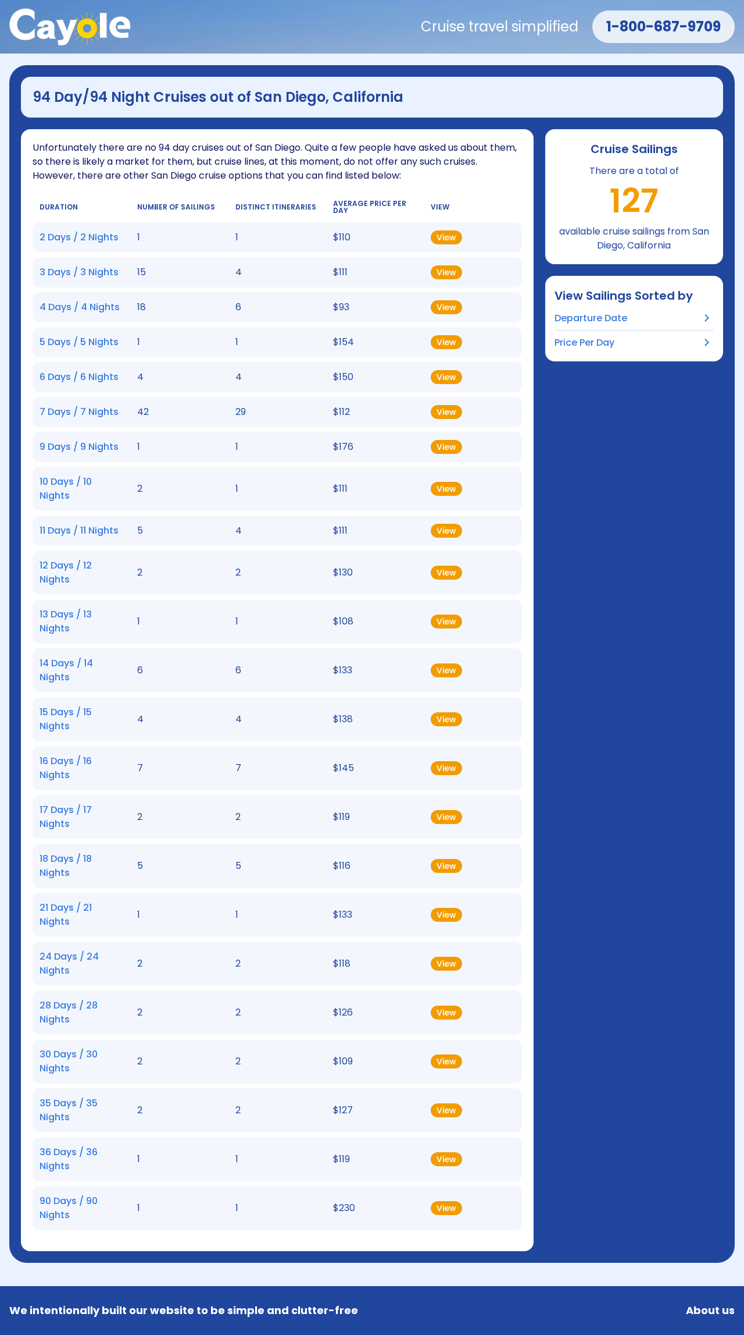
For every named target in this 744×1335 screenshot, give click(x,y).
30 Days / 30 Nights (69, 1061)
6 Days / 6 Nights (79, 377)
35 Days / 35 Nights (69, 1110)
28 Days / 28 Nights (69, 1012)
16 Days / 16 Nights (66, 768)
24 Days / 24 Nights (69, 963)
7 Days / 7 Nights (79, 411)
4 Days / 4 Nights (80, 307)
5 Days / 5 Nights (79, 342)
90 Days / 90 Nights (69, 1208)
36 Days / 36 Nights (69, 1159)
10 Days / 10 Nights (66, 488)
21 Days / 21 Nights (66, 914)
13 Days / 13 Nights (66, 621)
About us (710, 1311)
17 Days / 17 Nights (66, 816)
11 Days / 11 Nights (79, 530)
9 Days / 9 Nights (79, 446)
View (446, 237)
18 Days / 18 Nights (66, 865)
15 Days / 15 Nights (66, 719)
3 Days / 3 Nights (79, 272)
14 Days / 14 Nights (66, 670)
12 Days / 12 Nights (66, 572)
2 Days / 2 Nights (79, 237)
